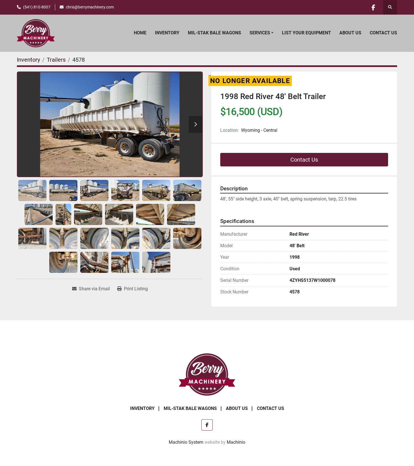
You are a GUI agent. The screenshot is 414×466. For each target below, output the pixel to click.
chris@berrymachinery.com (90, 7)
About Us (350, 32)
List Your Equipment (306, 32)
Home (140, 32)
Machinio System (186, 442)
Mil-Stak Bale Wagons (214, 32)
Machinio (236, 442)
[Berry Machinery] (207, 374)
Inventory (167, 32)
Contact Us (383, 32)
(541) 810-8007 (36, 7)
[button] (261, 33)
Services (260, 32)
